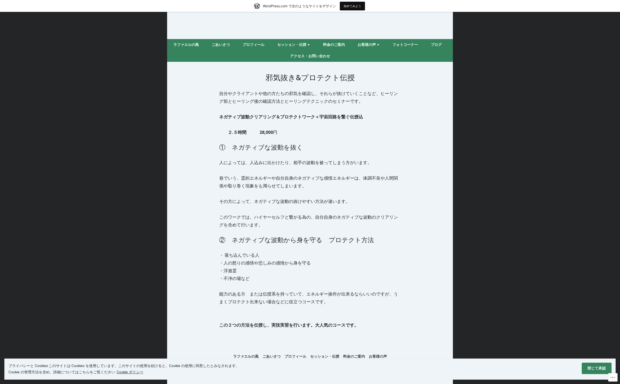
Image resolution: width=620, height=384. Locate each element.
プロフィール (253, 44)
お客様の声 (367, 44)
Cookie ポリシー (130, 372)
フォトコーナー (405, 44)
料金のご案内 (334, 44)
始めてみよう (352, 6)
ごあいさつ (221, 44)
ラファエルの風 (186, 44)
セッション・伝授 (291, 44)
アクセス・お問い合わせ (310, 56)
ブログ (436, 44)
